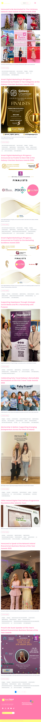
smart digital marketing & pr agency (8, 373)
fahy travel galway (11, 420)
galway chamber (33, 147)
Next (25, 691)
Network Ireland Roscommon (7, 621)
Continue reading (5, 67)
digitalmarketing (12, 72)
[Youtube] (11, 708)
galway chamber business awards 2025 (9, 148)
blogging (25, 71)
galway (27, 72)
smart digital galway (15, 74)
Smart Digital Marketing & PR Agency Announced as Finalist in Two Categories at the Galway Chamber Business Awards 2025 (20, 81)
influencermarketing (21, 148)
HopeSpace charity (5, 371)
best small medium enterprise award (8, 71)
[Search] (13, 713)
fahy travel (4, 420)
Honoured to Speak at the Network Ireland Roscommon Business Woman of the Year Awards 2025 (18, 546)
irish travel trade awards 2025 (7, 422)
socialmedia (34, 494)
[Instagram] (5, 708)
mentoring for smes (5, 494)
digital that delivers (18, 535)
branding (31, 71)
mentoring (35, 492)
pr (30, 72)
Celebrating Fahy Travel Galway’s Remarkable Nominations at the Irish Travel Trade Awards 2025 (20, 380)
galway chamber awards (6, 231)
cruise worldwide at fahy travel (25, 418)
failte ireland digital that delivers (7, 537)
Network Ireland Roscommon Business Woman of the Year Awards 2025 (26, 621)
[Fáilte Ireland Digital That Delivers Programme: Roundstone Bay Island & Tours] (20, 516)
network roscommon (5, 623)
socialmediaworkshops (6, 495)
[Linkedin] (8, 708)
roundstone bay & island (6, 538)
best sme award (19, 71)
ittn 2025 (15, 422)
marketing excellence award (32, 148)
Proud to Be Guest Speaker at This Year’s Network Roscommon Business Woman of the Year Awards (19, 630)
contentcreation (5, 72)
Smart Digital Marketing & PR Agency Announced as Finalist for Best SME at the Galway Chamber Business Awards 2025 (18, 157)
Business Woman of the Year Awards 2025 (19, 617)
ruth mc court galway (6, 74)
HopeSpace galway (14, 371)
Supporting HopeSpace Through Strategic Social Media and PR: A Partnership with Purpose (18, 304)
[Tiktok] (13, 708)
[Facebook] (3, 708)
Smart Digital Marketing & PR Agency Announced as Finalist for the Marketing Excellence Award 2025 (17, 240)
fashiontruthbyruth (20, 72)
